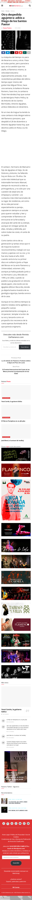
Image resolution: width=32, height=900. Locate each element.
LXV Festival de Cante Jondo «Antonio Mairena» (17, 802)
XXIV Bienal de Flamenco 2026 (17, 810)
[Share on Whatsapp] (25, 52)
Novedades (6, 397)
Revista (7, 11)
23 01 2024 (17, 28)
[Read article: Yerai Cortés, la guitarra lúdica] (16, 392)
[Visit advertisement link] (16, 1)
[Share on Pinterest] (16, 52)
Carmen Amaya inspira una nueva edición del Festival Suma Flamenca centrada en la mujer (17, 743)
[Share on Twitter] (12, 52)
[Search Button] (30, 5)
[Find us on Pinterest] (11, 823)
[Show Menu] (2, 5)
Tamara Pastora (7, 28)
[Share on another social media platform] (29, 52)
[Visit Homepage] (16, 5)
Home (2, 11)
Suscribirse (25, 347)
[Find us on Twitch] (24, 823)
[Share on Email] (20, 52)
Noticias (13, 11)
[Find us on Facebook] (3, 823)
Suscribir (16, 863)
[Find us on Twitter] (7, 823)
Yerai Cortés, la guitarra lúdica (11, 401)
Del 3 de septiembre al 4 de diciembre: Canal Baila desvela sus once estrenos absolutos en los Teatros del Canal (18, 727)
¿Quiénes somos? (16, 879)
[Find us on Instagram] (16, 823)
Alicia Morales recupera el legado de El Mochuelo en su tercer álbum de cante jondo (15, 776)
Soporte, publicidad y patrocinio (16, 881)
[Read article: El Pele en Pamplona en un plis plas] (16, 412)
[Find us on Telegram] (28, 823)
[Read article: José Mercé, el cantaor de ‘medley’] (16, 431)
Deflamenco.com (9, 892)
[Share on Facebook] (3, 52)
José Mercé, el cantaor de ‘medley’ (12, 440)
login (7, 446)
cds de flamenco (12, 770)
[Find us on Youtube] (20, 823)
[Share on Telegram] (8, 52)
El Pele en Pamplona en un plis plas (13, 421)
